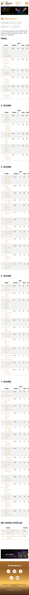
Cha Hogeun (8, 286)
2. (1, 59)
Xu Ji (10, 228)
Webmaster (14, 585)
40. (2, 406)
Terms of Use (15, 584)
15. (2, 193)
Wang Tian (7, 86)
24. (2, 255)
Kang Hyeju (8, 445)
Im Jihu (10, 424)
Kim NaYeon (8, 202)
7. (1, 115)
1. (1, 48)
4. (1, 77)
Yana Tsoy (7, 209)
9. (1, 133)
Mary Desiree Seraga (7, 306)
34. (2, 348)
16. (2, 200)
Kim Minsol (8, 480)
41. (2, 413)
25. (2, 264)
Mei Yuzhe (7, 133)
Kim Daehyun (8, 457)
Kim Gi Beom (8, 231)
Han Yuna (7, 336)
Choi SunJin (8, 293)
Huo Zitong (7, 97)
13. (2, 177)
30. (2, 320)
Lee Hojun (7, 320)
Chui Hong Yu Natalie (7, 416)
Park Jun (7, 496)
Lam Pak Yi (8, 373)
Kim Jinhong (8, 391)
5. (1, 86)
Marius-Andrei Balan (6, 50)
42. (2, 422)
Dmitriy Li (7, 511)
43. (2, 427)
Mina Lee (7, 159)
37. (2, 369)
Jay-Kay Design (18, 589)
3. (1, 70)
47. (2, 457)
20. (2, 226)
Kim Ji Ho (7, 334)
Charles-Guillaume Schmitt (7, 61)
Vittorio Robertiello (11, 536)
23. (2, 246)
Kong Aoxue (8, 189)
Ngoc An (7, 212)
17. (2, 205)
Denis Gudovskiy (10, 531)
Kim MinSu (8, 200)
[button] (14, 19)
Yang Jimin (8, 459)
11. (2, 146)
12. (2, 155)
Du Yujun (6, 74)
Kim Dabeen (8, 233)
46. (2, 448)
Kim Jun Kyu (8, 239)
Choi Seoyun (8, 471)
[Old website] (14, 554)
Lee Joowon (8, 469)
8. (1, 124)
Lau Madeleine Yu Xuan (8, 505)
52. (2, 496)
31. (2, 327)
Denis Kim (7, 327)
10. (2, 139)
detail (3, 531)
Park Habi (7, 498)
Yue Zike (7, 135)
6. (1, 93)
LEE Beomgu (8, 219)
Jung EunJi (8, 197)
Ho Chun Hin (8, 362)
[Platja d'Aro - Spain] (14, 11)
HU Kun (7, 139)
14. (2, 186)
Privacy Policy (22, 584)
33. (2, 339)
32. (2, 334)
